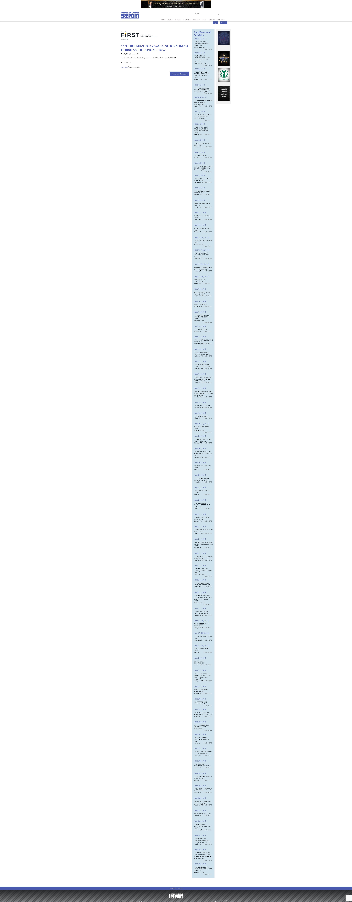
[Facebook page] (221, 14)
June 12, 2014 (200, 212)
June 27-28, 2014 (201, 633)
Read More (208, 49)
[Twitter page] (225, 14)
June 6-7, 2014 (200, 97)
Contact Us (179, 888)
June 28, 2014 (200, 698)
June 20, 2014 (200, 435)
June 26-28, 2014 (201, 620)
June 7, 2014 (199, 111)
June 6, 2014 (199, 52)
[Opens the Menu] (228, 19)
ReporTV (178, 20)
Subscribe (223, 23)
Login (215, 23)
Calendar (211, 20)
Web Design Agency (137, 900)
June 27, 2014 (200, 657)
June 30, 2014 (200, 863)
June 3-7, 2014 (200, 38)
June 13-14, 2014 (201, 237)
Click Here (124, 67)
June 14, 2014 (200, 288)
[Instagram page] (228, 14)
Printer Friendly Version (179, 74)
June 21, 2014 (200, 474)
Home (163, 20)
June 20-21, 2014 (201, 423)
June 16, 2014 (200, 413)
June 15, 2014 (200, 402)
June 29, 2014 (200, 849)
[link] (163, 19)
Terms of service (126, 900)
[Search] (218, 13)
